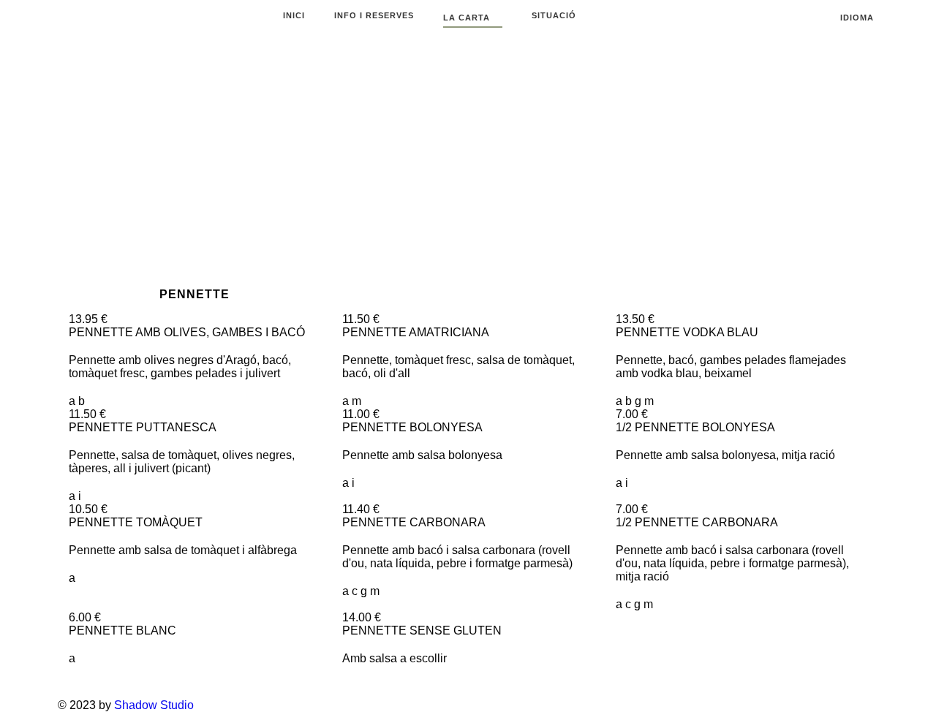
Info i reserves (374, 15)
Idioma (858, 17)
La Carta (468, 17)
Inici (294, 15)
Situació (554, 15)
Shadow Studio (154, 705)
